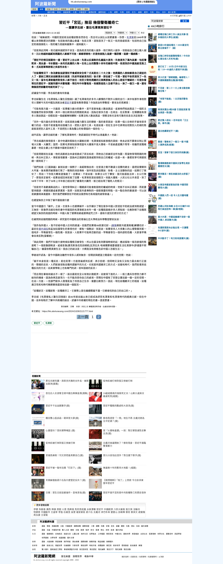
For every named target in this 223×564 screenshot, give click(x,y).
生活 (56, 9)
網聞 (116, 12)
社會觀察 (67, 545)
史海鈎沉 (58, 534)
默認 (142, 33)
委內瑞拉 (43, 229)
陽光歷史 (93, 549)
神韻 (53, 509)
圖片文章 (70, 538)
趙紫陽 (141, 512)
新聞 (41, 9)
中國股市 (45, 512)
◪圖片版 (182, 16)
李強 (60, 512)
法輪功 (136, 509)
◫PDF (189, 16)
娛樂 (72, 9)
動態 (72, 530)
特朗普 (37, 512)
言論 (48, 530)
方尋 (72, 306)
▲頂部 (161, 557)
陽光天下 (110, 549)
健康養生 (50, 534)
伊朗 (36, 509)
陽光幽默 (101, 549)
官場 (128, 12)
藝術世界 (126, 534)
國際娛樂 (84, 542)
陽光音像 (127, 549)
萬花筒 (109, 545)
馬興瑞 (70, 509)
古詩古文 (143, 534)
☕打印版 (174, 16)
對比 (102, 530)
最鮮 (43, 545)
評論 (48, 9)
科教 (122, 12)
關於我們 (125, 557)
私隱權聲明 (152, 557)
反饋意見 (133, 557)
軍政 (59, 12)
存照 (107, 530)
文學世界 (53, 538)
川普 (64, 509)
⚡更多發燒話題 (41, 505)
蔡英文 (134, 512)
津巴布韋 (105, 512)
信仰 (164, 12)
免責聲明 (142, 557)
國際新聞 (92, 12)
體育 (146, 12)
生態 (152, 12)
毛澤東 (130, 37)
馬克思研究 (83, 549)
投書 (97, 530)
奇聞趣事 (101, 545)
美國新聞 (67, 12)
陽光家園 (118, 549)
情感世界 (58, 545)
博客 (86, 9)
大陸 (75, 12)
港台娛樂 (75, 542)
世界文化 (160, 534)
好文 (92, 530)
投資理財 (152, 534)
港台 (158, 12)
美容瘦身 (135, 534)
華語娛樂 (58, 542)
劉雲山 (114, 512)
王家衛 (44, 515)
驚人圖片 (45, 549)
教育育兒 (109, 534)
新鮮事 (63, 9)
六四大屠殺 (119, 509)
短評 (87, 530)
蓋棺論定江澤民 (56, 549)
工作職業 (101, 534)
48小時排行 (157, 26)
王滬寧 (54, 512)
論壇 (79, 9)
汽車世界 (75, 545)
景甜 (59, 509)
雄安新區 (80, 512)
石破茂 (66, 512)
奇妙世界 (116, 545)
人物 (110, 12)
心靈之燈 (75, 534)
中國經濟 (82, 12)
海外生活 (84, 534)
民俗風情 (133, 545)
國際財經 (102, 12)
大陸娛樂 (50, 542)
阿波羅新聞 (45, 4)
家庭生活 (67, 534)
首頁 (34, 9)
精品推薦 (101, 542)
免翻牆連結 (148, 2)
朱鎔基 (42, 509)
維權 (140, 12)
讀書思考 (169, 534)
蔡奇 (128, 512)
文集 (77, 530)
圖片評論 (119, 530)
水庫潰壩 (91, 509)
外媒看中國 (56, 530)
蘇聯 (114, 225)
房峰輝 (121, 512)
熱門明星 (67, 542)
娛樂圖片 (109, 542)
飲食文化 (50, 545)
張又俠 (129, 509)
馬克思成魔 (80, 509)
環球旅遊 (125, 545)
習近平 (68, 102)
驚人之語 (65, 530)
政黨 (82, 530)
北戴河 (96, 512)
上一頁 (82, 317)
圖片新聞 (144, 526)
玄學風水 (92, 534)
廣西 (48, 509)
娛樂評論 (92, 542)
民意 (112, 530)
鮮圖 (140, 545)
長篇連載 (62, 538)
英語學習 (177, 534)
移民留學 (84, 545)
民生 (134, 12)
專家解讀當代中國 (71, 549)
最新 (51, 12)
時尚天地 (92, 545)
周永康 (37, 515)
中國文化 (118, 534)
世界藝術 (45, 538)
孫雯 (73, 512)
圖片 (172, 12)
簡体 (139, 2)
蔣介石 (89, 512)
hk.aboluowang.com (81, 2)
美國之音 (84, 306)
